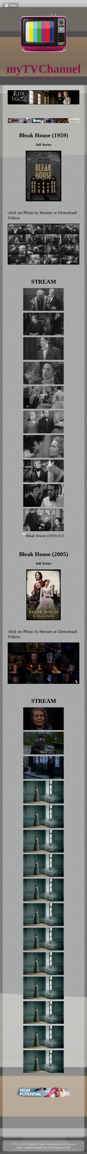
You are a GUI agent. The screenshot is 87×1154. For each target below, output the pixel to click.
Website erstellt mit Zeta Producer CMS (47, 1147)
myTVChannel (43, 68)
